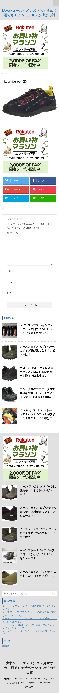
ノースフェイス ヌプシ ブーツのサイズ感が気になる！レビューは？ (38, 350)
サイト (10, 293)
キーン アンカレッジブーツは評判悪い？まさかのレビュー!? (38, 490)
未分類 (6, 645)
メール (11, 282)
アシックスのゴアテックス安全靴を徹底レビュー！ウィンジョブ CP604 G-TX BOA (37, 393)
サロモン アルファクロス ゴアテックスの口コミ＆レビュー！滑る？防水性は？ (38, 371)
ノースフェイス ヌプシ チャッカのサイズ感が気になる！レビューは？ (38, 511)
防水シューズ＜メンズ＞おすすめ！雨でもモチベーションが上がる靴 (29, 667)
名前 (10, 271)
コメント (12, 233)
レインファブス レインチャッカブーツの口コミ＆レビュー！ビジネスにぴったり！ (38, 329)
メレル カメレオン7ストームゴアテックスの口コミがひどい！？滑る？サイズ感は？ (37, 414)
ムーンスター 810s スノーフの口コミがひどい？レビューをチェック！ (37, 554)
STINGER (29, 687)
